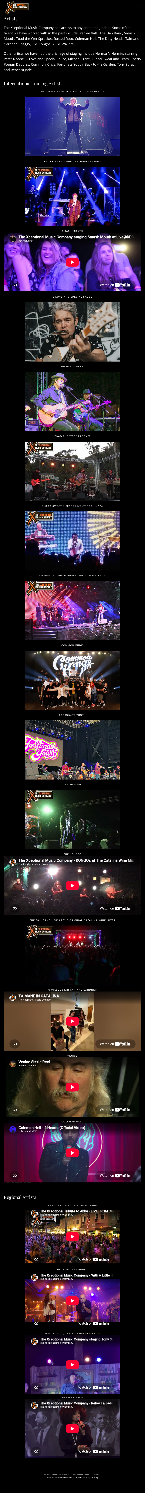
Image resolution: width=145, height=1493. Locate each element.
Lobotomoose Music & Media (70, 1477)
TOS (87, 1477)
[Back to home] (16, 8)
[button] (139, 7)
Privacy (95, 1477)
